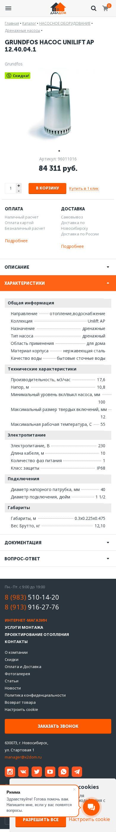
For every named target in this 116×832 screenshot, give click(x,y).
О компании (16, 652)
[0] (105, 8)
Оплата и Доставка (23, 666)
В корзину (47, 188)
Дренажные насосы (22, 30)
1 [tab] (58, 150)
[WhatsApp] (63, 772)
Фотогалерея (17, 673)
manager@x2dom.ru (23, 757)
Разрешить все (41, 819)
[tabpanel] (58, 106)
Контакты (16, 641)
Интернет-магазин (26, 620)
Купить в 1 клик (84, 188)
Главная (12, 23)
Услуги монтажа (24, 627)
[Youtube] (50, 772)
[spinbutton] (11, 188)
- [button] (19, 190)
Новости (13, 688)
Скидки (11, 659)
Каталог (29, 23)
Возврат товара (20, 702)
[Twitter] (37, 772)
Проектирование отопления (37, 634)
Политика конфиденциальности (35, 695)
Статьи (11, 681)
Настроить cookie (21, 709)
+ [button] (18, 185)
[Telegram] (77, 772)
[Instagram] (10, 772)
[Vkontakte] (23, 772)
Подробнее (16, 240)
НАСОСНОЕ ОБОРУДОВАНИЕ (64, 23)
